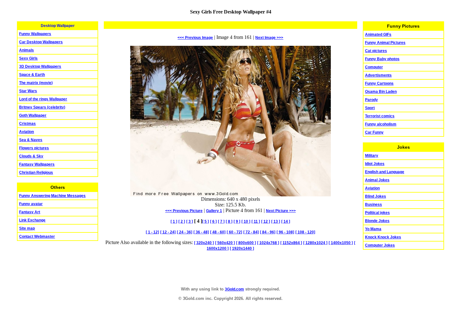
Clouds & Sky (31, 156)
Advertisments (378, 75)
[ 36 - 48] (201, 232)
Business (373, 204)
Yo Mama (373, 229)
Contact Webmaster (37, 236)
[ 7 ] (221, 221)
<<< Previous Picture (184, 211)
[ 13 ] (275, 221)
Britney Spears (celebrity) (42, 107)
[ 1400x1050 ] (341, 243)
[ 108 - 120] (305, 232)
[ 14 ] (285, 221)
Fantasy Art (29, 212)
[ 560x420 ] (225, 243)
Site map (27, 228)
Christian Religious (36, 172)
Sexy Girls (28, 58)
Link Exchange (32, 220)
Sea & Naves (30, 140)
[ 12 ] (265, 221)
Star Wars (28, 91)
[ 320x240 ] (204, 243)
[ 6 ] (213, 221)
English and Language (384, 172)
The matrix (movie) (36, 83)
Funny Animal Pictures (385, 42)
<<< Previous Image (195, 37)
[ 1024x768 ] (268, 243)
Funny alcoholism (380, 124)
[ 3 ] (189, 221)
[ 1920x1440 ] (242, 248)
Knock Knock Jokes (383, 237)
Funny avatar (31, 204)
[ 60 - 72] (234, 232)
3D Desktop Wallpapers (40, 66)
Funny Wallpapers (35, 34)
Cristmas (27, 123)
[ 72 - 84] (251, 232)
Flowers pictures (34, 148)
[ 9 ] (237, 221)
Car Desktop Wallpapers (41, 42)
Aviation (26, 132)
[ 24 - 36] (184, 232)
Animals (26, 50)
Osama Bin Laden (381, 91)
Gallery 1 (214, 211)
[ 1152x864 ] (291, 243)
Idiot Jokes (374, 164)
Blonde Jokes (377, 221)
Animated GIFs (378, 34)
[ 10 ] (245, 221)
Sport (370, 108)
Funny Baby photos (382, 59)
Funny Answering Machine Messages (52, 196)
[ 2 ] (181, 221)
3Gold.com (234, 289)
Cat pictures (376, 51)
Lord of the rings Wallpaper (43, 99)
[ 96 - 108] (285, 232)
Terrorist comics (380, 116)
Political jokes (377, 212)
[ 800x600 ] (246, 243)
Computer (374, 67)
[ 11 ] (256, 221)
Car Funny (374, 132)
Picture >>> (281, 211)
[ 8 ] (229, 221)
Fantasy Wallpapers (37, 164)
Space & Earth (32, 74)
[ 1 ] (174, 221)
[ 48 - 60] (217, 232)
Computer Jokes (380, 245)
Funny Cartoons (379, 83)
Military (371, 155)
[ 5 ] (205, 221)
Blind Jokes (375, 196)
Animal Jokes (377, 180)
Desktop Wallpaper (58, 26)
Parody (371, 100)
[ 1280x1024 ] (315, 243)
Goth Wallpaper (32, 115)
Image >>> (269, 37)
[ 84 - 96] (267, 232)
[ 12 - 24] (168, 232)
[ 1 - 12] (152, 232)
